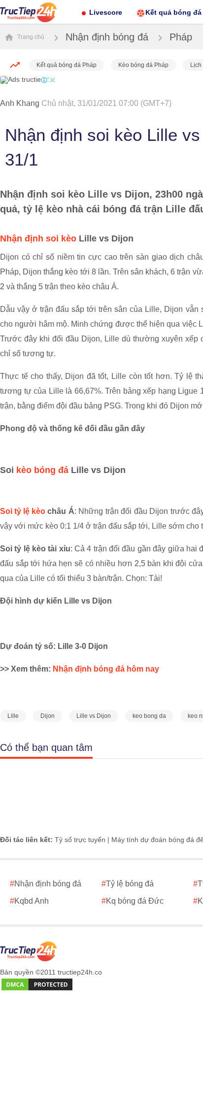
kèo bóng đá (42, 470)
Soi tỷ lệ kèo (22, 511)
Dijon (47, 715)
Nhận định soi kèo (38, 238)
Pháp (180, 37)
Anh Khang (19, 103)
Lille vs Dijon (93, 715)
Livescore (105, 12)
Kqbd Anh (29, 901)
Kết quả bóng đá (173, 12)
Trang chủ (30, 37)
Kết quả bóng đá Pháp (66, 65)
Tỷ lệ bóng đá (128, 883)
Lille (13, 715)
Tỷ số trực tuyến (80, 839)
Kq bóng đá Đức (133, 901)
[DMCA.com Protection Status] (37, 985)
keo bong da (149, 715)
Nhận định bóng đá (107, 37)
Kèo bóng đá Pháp (143, 65)
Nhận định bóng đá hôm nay (106, 669)
